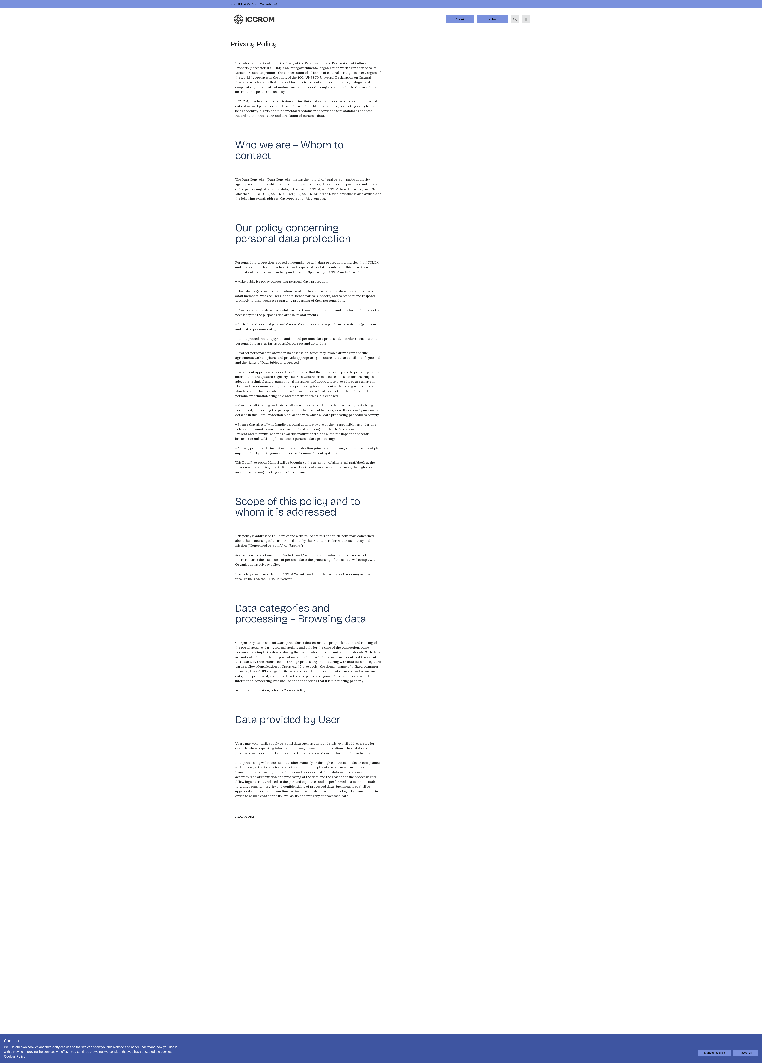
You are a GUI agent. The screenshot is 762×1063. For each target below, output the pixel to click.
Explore (492, 19)
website (302, 536)
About (459, 19)
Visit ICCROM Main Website (251, 4)
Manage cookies (714, 1052)
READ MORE (244, 816)
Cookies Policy (294, 690)
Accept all (746, 1052)
